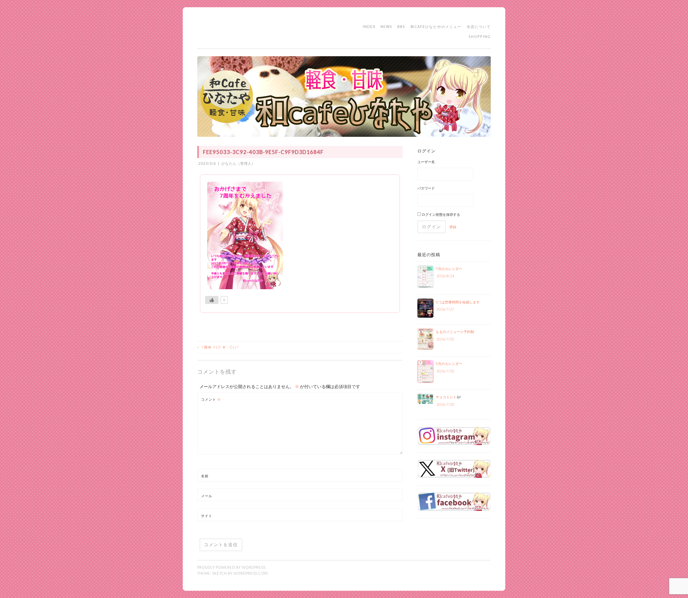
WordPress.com (251, 573)
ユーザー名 (426, 162)
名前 (205, 476)
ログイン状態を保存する (440, 214)
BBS (401, 26)
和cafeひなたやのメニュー (435, 26)
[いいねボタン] (211, 300)
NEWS (386, 26)
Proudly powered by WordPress (231, 567)
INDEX (369, 26)
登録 (452, 227)
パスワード (426, 188)
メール (206, 496)
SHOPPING (480, 36)
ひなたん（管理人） (238, 163)
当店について (479, 26)
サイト (206, 516)
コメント (211, 399)
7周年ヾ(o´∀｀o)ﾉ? (218, 347)
